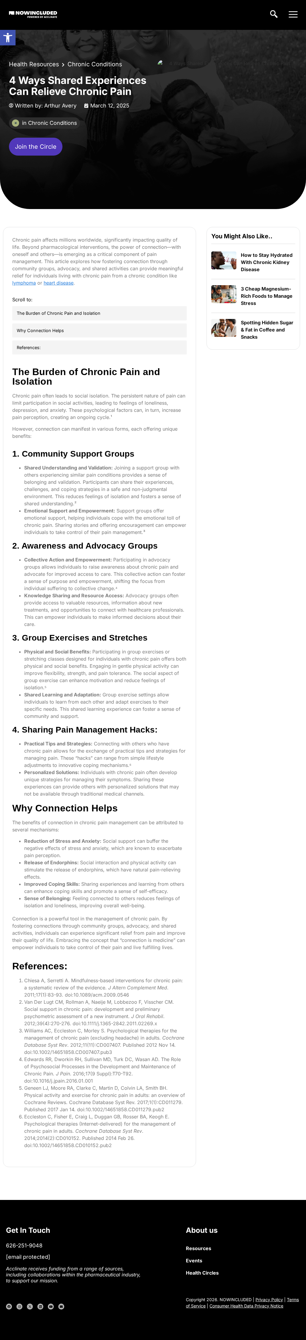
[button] (293, 15)
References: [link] (29, 347)
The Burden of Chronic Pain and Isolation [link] (58, 313)
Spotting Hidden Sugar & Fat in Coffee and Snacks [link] (267, 330)
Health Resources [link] (34, 64)
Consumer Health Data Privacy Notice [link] (246, 1305)
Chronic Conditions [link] (95, 64)
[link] (8, 37)
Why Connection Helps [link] (40, 330)
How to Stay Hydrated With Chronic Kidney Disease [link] (267, 262)
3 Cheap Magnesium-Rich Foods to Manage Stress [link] (267, 296)
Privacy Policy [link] (269, 1299)
